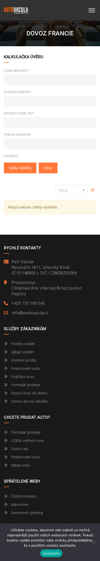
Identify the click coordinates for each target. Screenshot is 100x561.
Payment (11, 156)
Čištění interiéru (23, 496)
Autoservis (19, 504)
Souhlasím (51, 553)
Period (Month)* (18, 134)
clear (48, 167)
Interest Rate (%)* (19, 113)
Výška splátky (20, 167)
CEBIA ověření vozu (27, 440)
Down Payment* (17, 92)
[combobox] (72, 190)
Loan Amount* (16, 70)
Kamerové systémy (26, 512)
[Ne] (93, 542)
